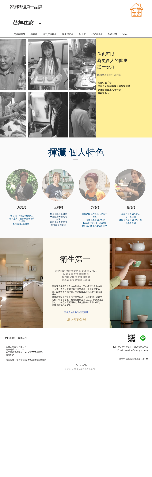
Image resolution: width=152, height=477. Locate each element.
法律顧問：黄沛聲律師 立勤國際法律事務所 (26, 360)
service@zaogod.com (136, 350)
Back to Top (82, 365)
